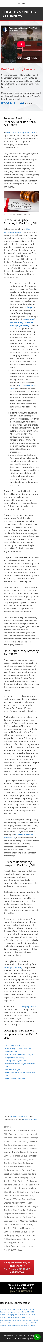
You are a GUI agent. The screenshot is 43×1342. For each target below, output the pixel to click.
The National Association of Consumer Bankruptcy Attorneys (22, 322)
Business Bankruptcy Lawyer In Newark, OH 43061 (17, 1317)
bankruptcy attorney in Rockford (20, 132)
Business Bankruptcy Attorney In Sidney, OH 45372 (17, 1312)
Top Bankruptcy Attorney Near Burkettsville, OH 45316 (18, 1326)
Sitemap (32, 1338)
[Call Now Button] (37, 1337)
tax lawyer (28, 307)
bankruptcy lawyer (27, 1006)
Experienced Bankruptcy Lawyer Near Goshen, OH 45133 (19, 1320)
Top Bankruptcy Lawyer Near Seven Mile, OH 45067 (17, 1309)
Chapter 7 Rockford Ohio (15, 1202)
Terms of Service (20, 1338)
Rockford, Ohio (30, 1119)
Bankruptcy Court (19, 1116)
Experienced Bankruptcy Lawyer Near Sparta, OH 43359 (18, 1323)
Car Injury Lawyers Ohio (16, 1060)
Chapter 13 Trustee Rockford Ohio (19, 1199)
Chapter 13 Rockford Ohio (21, 1195)
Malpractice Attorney (14, 1057)
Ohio (8, 1126)
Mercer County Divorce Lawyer (19, 1054)
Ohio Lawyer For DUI (14, 1045)
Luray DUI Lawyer (25, 1335)
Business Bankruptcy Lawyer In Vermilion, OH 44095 (17, 1315)
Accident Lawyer (12, 1069)
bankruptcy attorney (13, 967)
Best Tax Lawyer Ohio (15, 1078)
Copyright (7, 1335)
